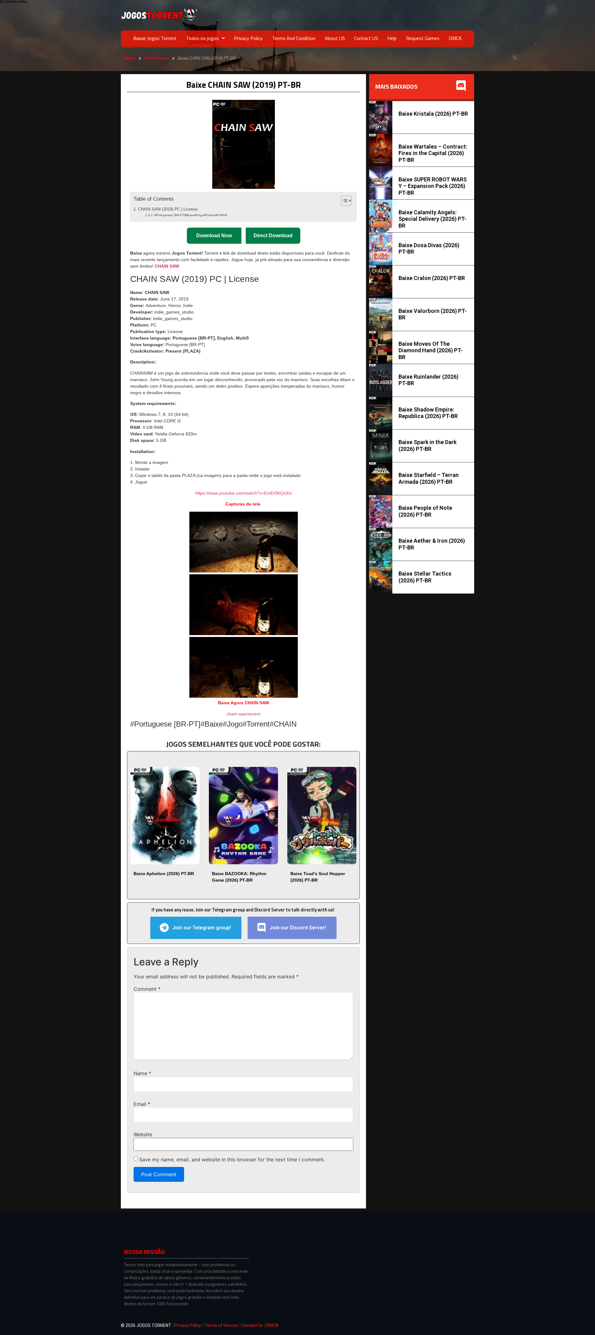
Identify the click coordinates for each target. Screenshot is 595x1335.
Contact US (366, 38)
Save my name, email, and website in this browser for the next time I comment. (232, 1159)
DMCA (455, 38)
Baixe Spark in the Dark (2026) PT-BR (427, 445)
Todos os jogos (202, 38)
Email (142, 1103)
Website (143, 1134)
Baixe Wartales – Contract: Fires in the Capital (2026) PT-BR (433, 153)
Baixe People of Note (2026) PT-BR (425, 511)
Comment (147, 988)
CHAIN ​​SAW (167, 266)
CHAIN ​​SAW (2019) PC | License (167, 209)
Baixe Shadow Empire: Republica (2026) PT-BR (428, 413)
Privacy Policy (248, 38)
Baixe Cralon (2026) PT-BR (432, 278)
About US (335, 38)
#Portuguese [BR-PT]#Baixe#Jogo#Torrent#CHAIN (190, 215)
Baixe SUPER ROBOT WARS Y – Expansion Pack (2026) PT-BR (433, 186)
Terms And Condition (293, 38)
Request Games (422, 38)
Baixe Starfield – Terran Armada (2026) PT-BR (429, 478)
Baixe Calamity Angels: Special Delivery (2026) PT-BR (432, 219)
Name (142, 1073)
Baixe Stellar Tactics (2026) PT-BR (425, 577)
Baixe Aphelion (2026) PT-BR (164, 873)
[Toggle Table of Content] (343, 200)
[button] (205, 38)
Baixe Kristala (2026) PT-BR (433, 113)
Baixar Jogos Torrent (155, 38)
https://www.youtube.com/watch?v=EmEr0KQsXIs (243, 493)
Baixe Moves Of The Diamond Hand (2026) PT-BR (431, 350)
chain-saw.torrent (243, 713)
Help (392, 38)
